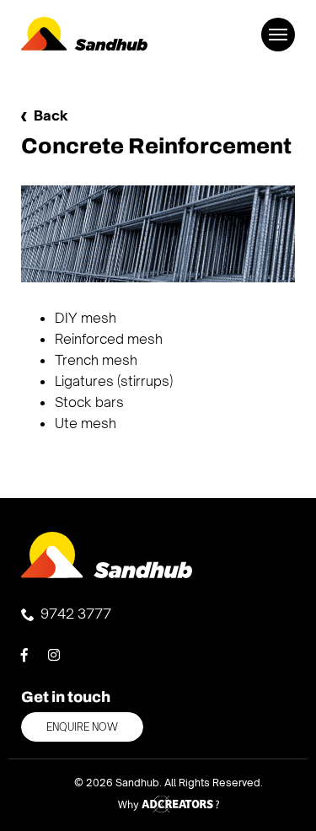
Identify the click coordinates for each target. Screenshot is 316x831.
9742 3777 (75, 613)
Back (51, 115)
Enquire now (82, 727)
